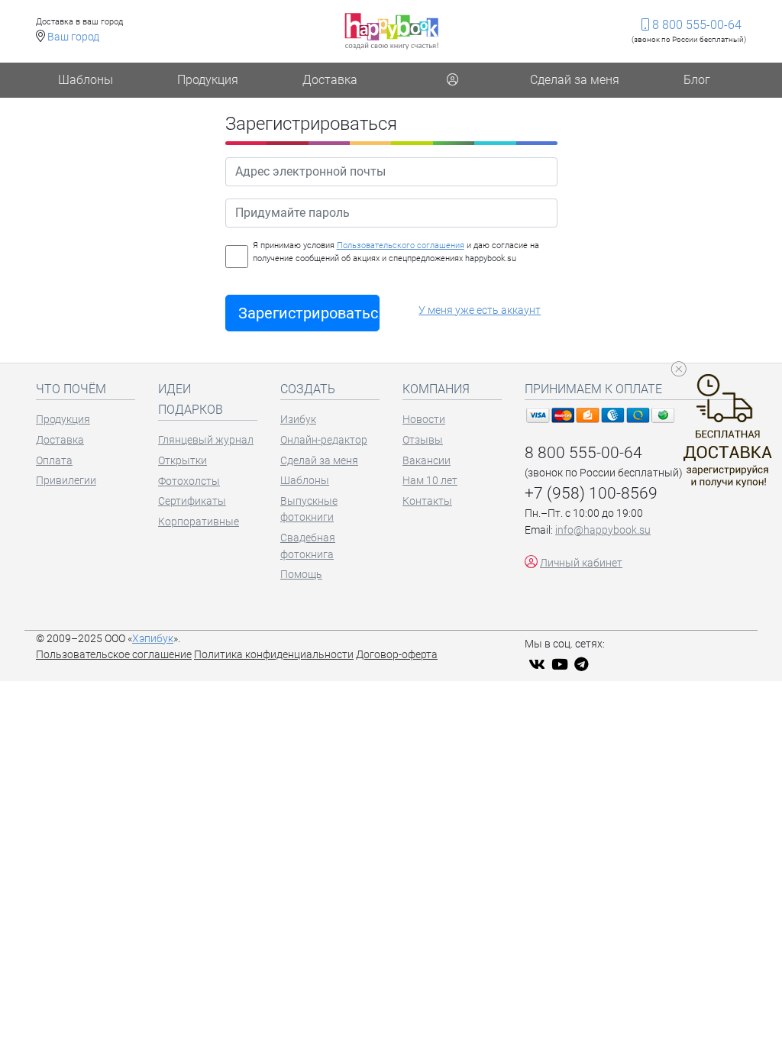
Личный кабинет (581, 563)
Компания (436, 389)
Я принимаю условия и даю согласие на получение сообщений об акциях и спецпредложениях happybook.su (396, 252)
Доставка (329, 80)
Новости (423, 419)
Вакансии (426, 460)
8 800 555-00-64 (695, 25)
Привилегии (66, 480)
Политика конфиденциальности (274, 654)
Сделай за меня (574, 80)
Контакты (427, 501)
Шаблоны (85, 80)
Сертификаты (192, 501)
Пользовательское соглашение (114, 654)
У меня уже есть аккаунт (479, 310)
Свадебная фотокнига (307, 546)
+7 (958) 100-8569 (591, 493)
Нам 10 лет (429, 480)
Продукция (207, 80)
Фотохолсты (189, 481)
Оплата (54, 460)
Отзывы (422, 440)
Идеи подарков (190, 399)
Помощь (301, 574)
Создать (307, 389)
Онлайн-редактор (323, 440)
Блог (696, 80)
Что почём (71, 389)
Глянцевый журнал (206, 440)
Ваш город (73, 37)
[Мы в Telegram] (583, 664)
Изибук (298, 419)
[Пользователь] (452, 80)
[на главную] (391, 30)
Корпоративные (198, 521)
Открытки (182, 460)
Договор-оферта (397, 654)
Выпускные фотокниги (309, 510)
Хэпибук (152, 638)
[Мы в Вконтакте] (538, 664)
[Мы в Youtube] (561, 664)
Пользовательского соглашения (400, 245)
